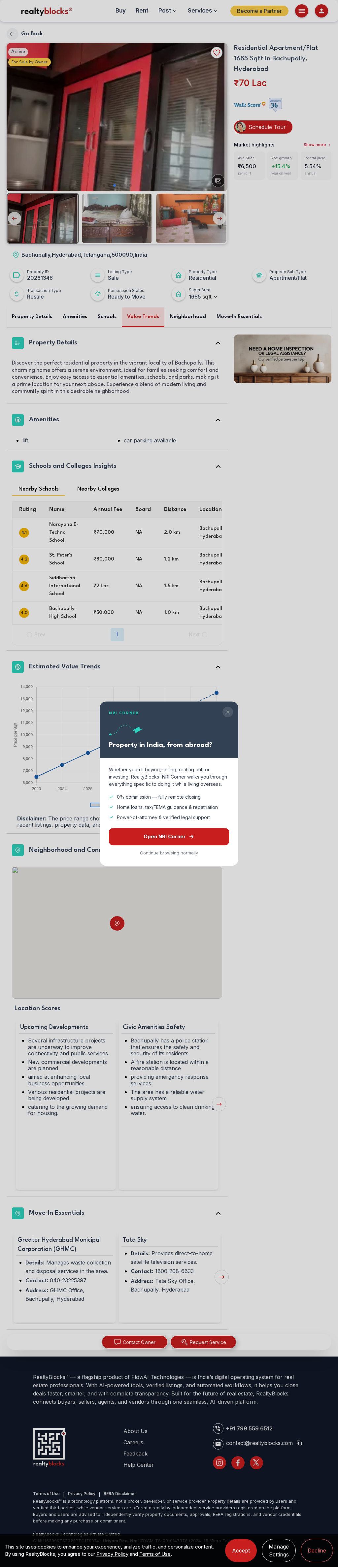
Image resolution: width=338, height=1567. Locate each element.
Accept (241, 1550)
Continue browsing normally (169, 852)
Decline (317, 1550)
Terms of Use (155, 1554)
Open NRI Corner (165, 836)
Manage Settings (279, 1550)
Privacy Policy (112, 1554)
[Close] (227, 712)
